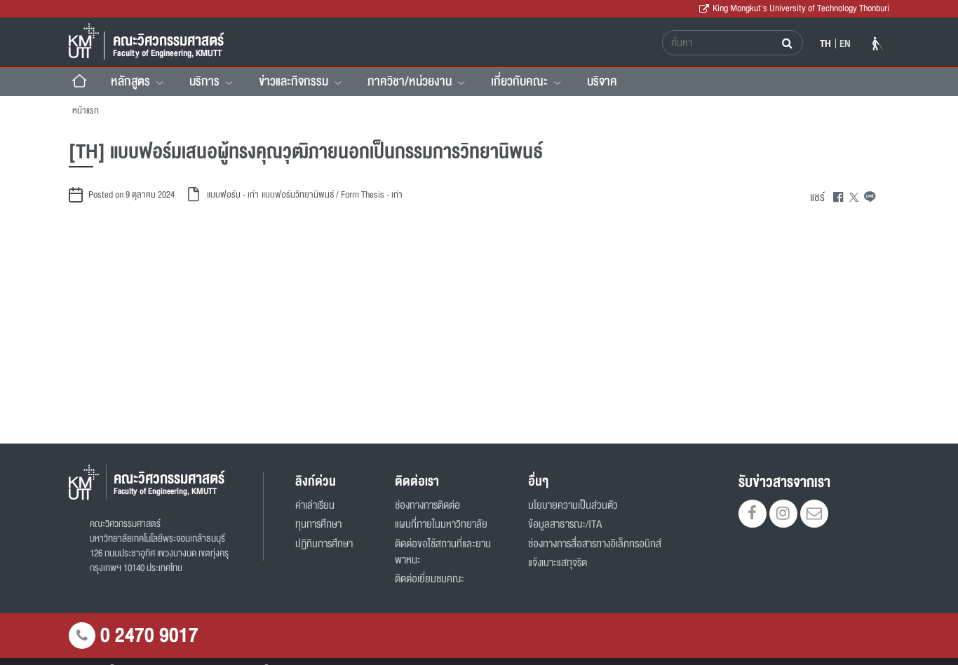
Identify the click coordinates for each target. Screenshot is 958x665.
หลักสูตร (130, 81)
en (845, 43)
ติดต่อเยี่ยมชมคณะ (429, 579)
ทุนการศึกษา (318, 524)
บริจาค (602, 81)
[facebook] (752, 515)
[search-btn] (788, 42)
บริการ (204, 81)
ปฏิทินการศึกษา (324, 544)
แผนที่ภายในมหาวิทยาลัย (441, 524)
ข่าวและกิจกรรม (293, 81)
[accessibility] (877, 46)
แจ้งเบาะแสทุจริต (557, 563)
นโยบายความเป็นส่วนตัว (573, 505)
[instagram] (783, 515)
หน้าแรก (85, 110)
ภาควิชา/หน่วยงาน (409, 81)
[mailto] (814, 515)
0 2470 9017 (149, 635)
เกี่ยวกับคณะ (519, 81)
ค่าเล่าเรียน (315, 505)
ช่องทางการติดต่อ (427, 505)
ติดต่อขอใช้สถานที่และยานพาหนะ (443, 552)
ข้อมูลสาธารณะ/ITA (565, 524)
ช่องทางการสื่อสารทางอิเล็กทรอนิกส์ (594, 544)
